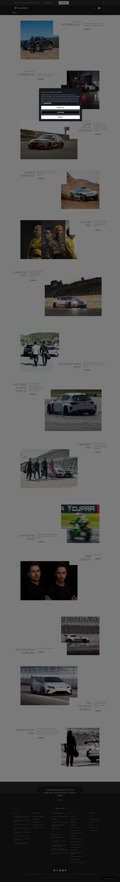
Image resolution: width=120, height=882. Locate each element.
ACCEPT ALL (60, 107)
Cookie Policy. (48, 103)
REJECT (60, 117)
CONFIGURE (60, 112)
